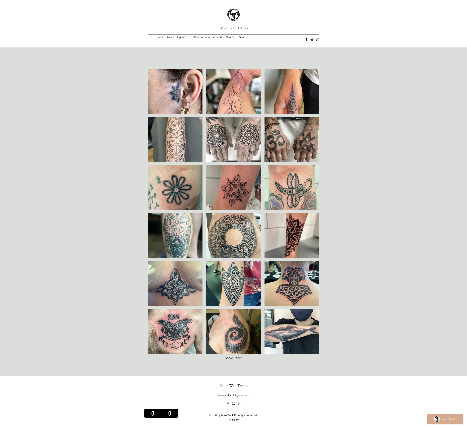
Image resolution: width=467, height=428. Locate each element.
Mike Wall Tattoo (234, 28)
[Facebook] (306, 39)
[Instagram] (312, 39)
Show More (233, 358)
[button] (200, 37)
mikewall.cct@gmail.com (234, 395)
